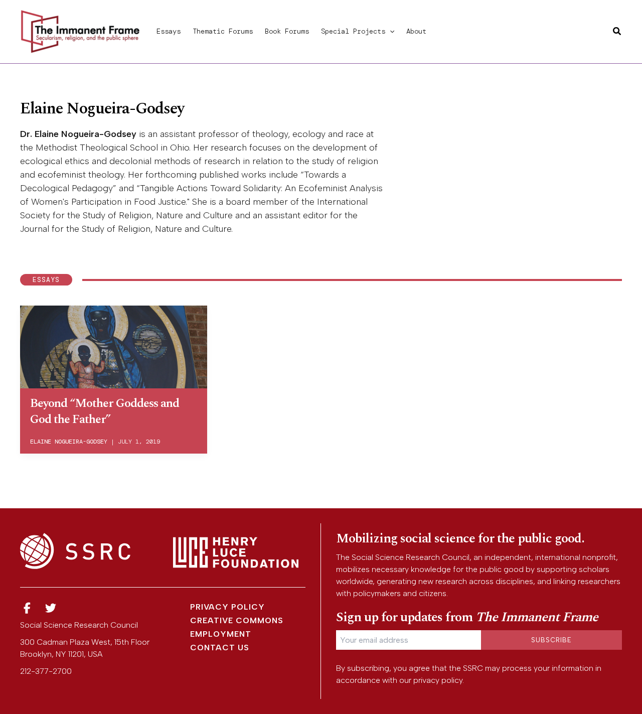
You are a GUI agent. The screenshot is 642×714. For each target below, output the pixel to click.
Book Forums (287, 31)
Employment (220, 634)
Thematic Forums (223, 31)
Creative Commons (236, 620)
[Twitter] (51, 608)
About (416, 31)
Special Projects (353, 31)
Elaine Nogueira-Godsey (68, 442)
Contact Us (219, 647)
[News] (27, 608)
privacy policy (437, 680)
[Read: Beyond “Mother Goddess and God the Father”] (114, 345)
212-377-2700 (46, 671)
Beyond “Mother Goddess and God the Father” (104, 411)
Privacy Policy (227, 607)
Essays (168, 31)
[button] (389, 31)
